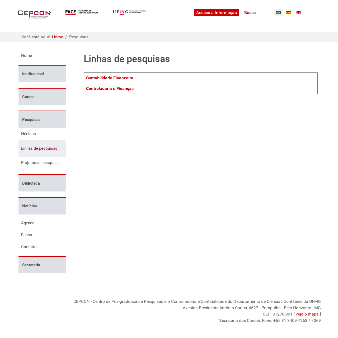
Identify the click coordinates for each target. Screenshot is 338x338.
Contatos (29, 246)
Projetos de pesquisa (40, 162)
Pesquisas (31, 119)
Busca (26, 234)
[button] (62, 91)
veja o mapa (307, 314)
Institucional (33, 73)
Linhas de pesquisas (39, 148)
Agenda (27, 223)
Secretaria (31, 265)
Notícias (29, 206)
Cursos (28, 96)
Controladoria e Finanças (110, 88)
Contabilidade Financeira (109, 77)
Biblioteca (31, 183)
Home (26, 55)
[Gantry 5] (34, 14)
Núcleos (28, 133)
